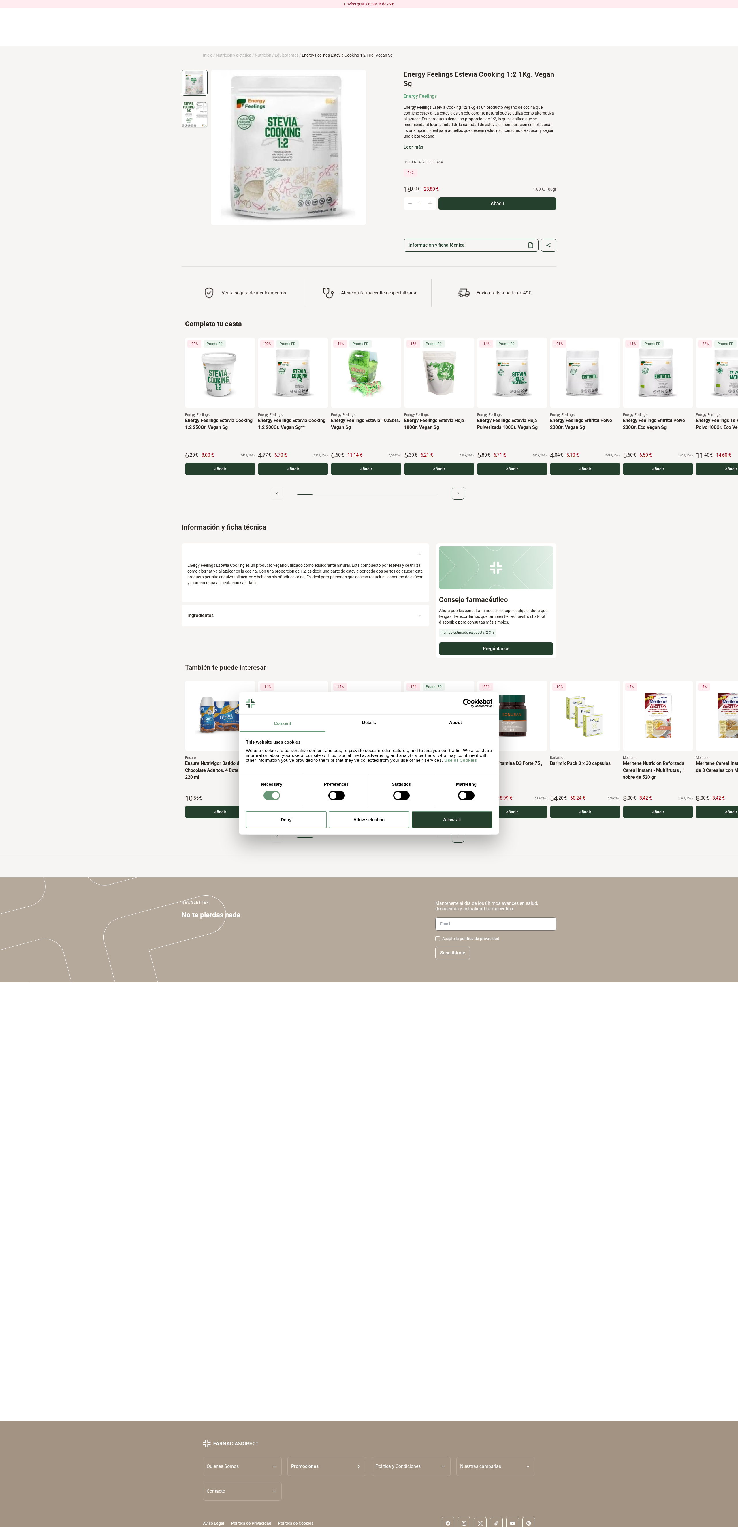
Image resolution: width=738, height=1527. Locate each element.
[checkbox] (437, 938)
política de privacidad (479, 938)
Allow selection (369, 819)
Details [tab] (369, 722)
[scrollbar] (367, 494)
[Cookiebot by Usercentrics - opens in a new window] (467, 703)
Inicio (207, 55)
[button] (326, 1466)
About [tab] (455, 722)
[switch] (336, 795)
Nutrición (263, 55)
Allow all (452, 819)
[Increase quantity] (429, 203)
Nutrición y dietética (233, 55)
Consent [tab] (282, 723)
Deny (286, 819)
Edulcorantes (286, 55)
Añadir (220, 469)
